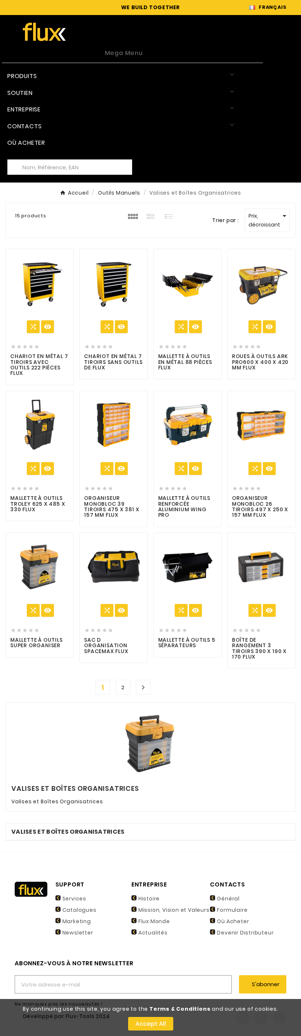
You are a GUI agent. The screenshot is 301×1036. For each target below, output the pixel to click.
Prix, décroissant (269, 219)
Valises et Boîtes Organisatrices (68, 831)
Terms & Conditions (179, 1009)
